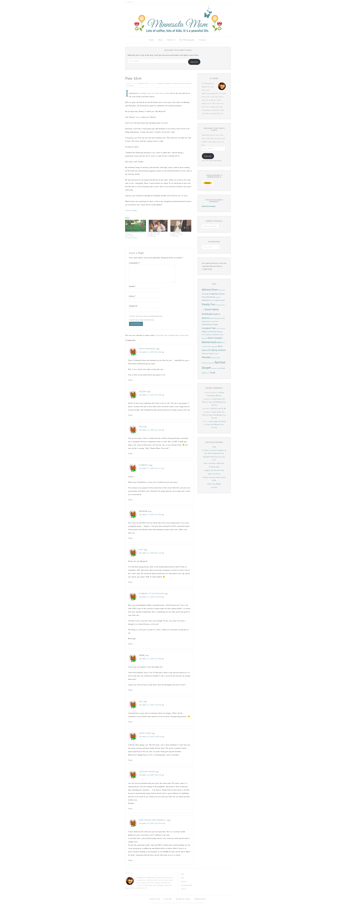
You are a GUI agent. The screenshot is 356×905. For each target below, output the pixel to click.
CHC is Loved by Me (218, 408)
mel (141, 701)
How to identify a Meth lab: (214, 463)
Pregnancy (178, 83)
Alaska (220, 290)
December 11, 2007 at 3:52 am (151, 352)
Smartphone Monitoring (208, 363)
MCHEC (204, 334)
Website (133, 306)
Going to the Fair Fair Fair (214, 470)
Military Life (210, 334)
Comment (134, 263)
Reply (130, 380)
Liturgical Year (209, 328)
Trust (212, 372)
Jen (140, 427)
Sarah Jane (145, 733)
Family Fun (208, 304)
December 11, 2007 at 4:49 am (151, 395)
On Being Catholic (217, 350)
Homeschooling (214, 321)
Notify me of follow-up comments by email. (147, 316)
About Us (184, 881)
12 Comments (130, 85)
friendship (218, 305)
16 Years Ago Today (154, 232)
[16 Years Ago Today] (158, 226)
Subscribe (194, 62)
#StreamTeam (210, 289)
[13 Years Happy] (180, 226)
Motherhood (209, 342)
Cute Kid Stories (208, 297)
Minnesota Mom (178, 19)
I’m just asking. (131, 210)
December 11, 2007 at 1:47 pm (151, 553)
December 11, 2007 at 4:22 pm (151, 659)
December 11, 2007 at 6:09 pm (151, 705)
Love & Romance (220, 328)
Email (132, 296)
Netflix (219, 342)
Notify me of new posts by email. (143, 320)
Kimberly (143, 465)
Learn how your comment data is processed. (172, 335)
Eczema (213, 300)
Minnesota (204, 338)
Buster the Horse (214, 474)
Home (182, 874)
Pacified (214, 487)
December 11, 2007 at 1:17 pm (151, 468)
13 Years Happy (175, 232)
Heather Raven (147, 772)
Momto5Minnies (147, 349)
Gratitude (207, 313)
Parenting (205, 353)
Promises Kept (214, 467)
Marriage (160, 83)
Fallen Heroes (220, 300)
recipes (217, 353)
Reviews (206, 357)
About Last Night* (214, 484)
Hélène (142, 392)
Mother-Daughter (215, 337)
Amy (141, 550)
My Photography (186, 885)
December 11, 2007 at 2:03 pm (151, 597)
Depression (206, 300)
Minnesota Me (168, 83)
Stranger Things (216, 368)
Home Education (215, 318)
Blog (214, 447)
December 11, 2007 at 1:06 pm (151, 430)
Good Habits (212, 309)
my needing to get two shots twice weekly (153, 93)
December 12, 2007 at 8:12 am (151, 737)
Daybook (218, 297)
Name (132, 286)
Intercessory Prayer (210, 324)
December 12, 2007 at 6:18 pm (151, 775)
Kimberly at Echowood (151, 594)
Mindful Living (218, 334)
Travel (207, 373)
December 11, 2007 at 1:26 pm (151, 514)
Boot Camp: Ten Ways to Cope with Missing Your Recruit (214, 402)
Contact (183, 889)
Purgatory (211, 353)
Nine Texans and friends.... (152, 820)
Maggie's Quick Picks (209, 331)
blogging (213, 293)
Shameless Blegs (215, 357)
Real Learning (187, 83)
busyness (221, 294)
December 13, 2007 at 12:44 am (152, 823)
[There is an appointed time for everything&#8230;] (135, 226)
